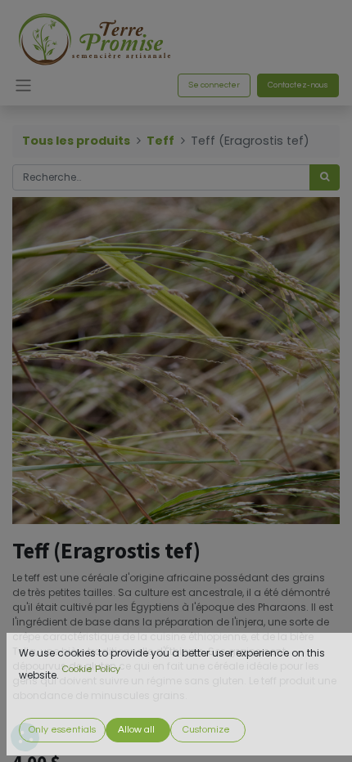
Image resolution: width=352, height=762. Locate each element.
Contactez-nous (298, 85)
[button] (62, 730)
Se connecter (214, 85)
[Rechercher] (324, 177)
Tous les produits (76, 140)
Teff (160, 140)
